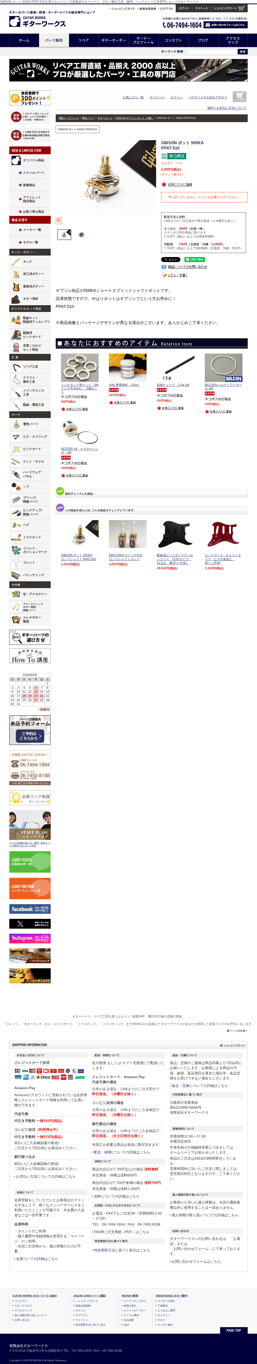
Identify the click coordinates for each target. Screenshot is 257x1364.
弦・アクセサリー (35, 594)
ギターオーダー (114, 40)
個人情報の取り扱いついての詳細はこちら (205, 1215)
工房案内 (163, 1305)
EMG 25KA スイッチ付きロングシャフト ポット (126, 557)
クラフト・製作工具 (30, 379)
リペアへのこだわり (135, 1301)
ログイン (176, 97)
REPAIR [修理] (130, 1295)
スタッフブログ (23, 1305)
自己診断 (129, 1320)
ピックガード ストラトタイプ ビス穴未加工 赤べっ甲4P (223, 559)
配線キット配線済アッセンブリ (36, 320)
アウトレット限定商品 (32, 199)
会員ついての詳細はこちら (37, 1259)
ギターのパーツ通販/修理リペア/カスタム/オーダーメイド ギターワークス (42, 18)
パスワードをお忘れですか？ (207, 97)
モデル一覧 (30, 242)
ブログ (203, 40)
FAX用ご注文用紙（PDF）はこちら (122, 1232)
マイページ (157, 97)
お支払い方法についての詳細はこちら (46, 1176)
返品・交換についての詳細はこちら (200, 1086)
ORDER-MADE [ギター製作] (171, 1295)
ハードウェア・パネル (33, 474)
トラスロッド (32, 537)
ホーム (24, 40)
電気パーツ (30, 424)
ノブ (26, 487)
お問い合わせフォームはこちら (196, 1261)
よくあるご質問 (166, 1310)
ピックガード (32, 449)
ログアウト (82, 1315)
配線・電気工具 (33, 405)
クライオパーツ (33, 173)
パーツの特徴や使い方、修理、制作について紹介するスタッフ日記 (29, 844)
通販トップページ (69, 118)
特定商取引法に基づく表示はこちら (122, 1250)
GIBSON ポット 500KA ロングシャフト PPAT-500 (78, 557)
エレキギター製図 (32, 619)
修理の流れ (130, 1305)
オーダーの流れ (166, 1301)
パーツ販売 (54, 40)
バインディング (33, 575)
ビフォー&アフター (135, 1310)
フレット (29, 562)
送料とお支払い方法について (226, 108)
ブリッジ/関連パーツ (30, 499)
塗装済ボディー (33, 286)
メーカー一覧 (32, 229)
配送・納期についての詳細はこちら (122, 1152)
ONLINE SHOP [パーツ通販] (90, 1295)
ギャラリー (164, 1315)
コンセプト (173, 40)
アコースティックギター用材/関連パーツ (33, 607)
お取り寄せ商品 (33, 211)
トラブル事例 (131, 1315)
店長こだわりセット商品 (32, 347)
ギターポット (104, 118)
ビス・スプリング (35, 436)
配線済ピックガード (32, 335)
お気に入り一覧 (133, 97)
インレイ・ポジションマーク (35, 550)
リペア (84, 40)
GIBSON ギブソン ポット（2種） (134, 118)
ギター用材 (30, 298)
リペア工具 (30, 366)
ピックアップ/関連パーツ (32, 512)
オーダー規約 (165, 1324)
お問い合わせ (22, 1320)
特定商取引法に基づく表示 (91, 1324)
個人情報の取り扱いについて (31, 1315)
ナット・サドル (33, 461)
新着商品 (29, 185)
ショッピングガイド (87, 1301)
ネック (27, 261)
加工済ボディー (33, 274)
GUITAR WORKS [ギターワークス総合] (35, 1295)
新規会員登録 (83, 1305)
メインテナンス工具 (33, 392)
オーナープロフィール (144, 40)
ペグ (26, 525)
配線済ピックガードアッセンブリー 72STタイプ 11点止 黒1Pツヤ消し (175, 559)
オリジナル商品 (33, 160)
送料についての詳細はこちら (117, 1196)
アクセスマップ (233, 40)
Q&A (126, 1324)
